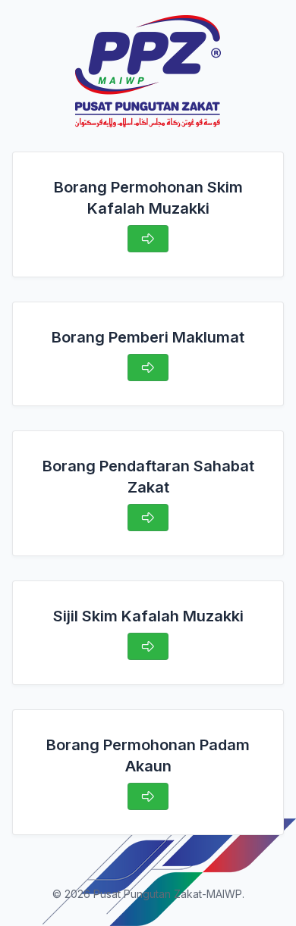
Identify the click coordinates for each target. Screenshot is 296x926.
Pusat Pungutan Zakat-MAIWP (167, 893)
